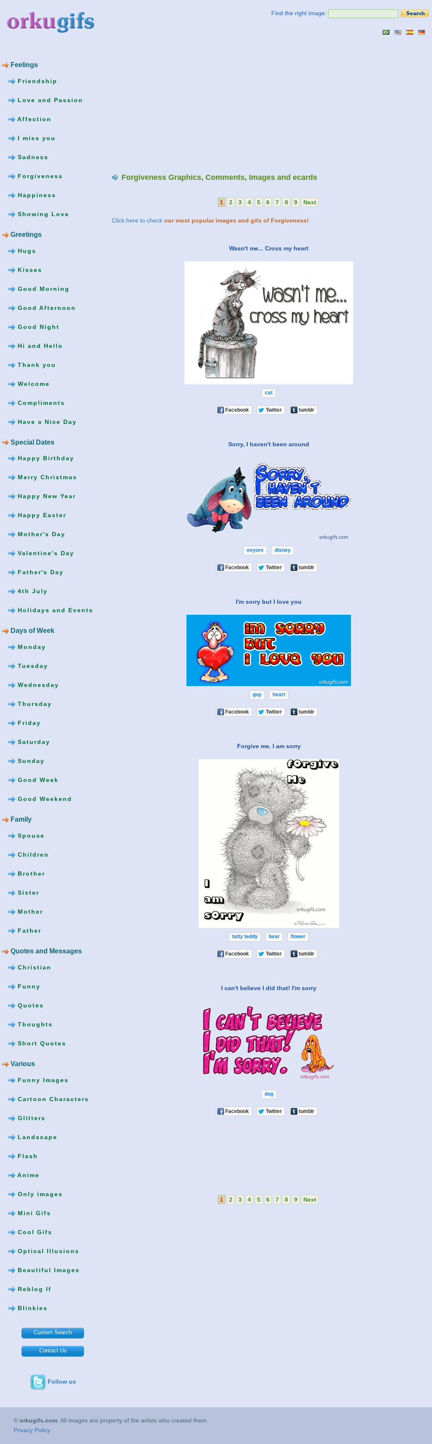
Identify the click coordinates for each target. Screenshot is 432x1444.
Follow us (62, 1381)
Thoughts (34, 1024)
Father (28, 930)
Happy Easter (40, 515)
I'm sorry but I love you (269, 601)
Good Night (37, 326)
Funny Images (42, 1079)
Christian (33, 967)
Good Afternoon (45, 307)
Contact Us (53, 1350)
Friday (28, 722)
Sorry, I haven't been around (268, 444)
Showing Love (42, 214)
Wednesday (37, 684)
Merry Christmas (46, 477)
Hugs (25, 250)
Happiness (35, 195)
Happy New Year (45, 496)
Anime (27, 1174)
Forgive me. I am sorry (269, 746)
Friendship (36, 81)
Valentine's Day (44, 553)
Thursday (33, 703)
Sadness (32, 157)
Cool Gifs (33, 1231)
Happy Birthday (44, 458)
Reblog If (33, 1288)
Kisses (28, 269)
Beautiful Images (47, 1269)
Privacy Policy (32, 1430)
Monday (30, 646)
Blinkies (31, 1307)
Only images (39, 1193)
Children (32, 854)
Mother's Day (40, 534)
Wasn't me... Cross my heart (268, 248)
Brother (30, 873)
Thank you (35, 364)
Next (309, 202)
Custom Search (53, 1332)
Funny (27, 986)
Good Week (37, 779)
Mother (29, 911)
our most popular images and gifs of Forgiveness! (236, 220)
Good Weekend (43, 798)
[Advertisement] (183, 104)
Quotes (29, 1005)
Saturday (32, 741)
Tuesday (31, 665)
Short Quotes (40, 1043)
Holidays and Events (54, 610)
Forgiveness (39, 176)
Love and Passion (49, 100)
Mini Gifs (33, 1212)
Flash (26, 1155)
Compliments (40, 402)
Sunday (30, 760)
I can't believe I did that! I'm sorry (268, 988)
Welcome (32, 383)
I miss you (35, 138)
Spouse (30, 835)
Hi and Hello (39, 345)
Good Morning (42, 288)
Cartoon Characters (52, 1098)
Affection (33, 119)
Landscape (36, 1136)
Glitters (30, 1117)
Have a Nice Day (46, 421)
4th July (31, 591)
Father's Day (39, 572)
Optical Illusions (47, 1250)
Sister (27, 892)
